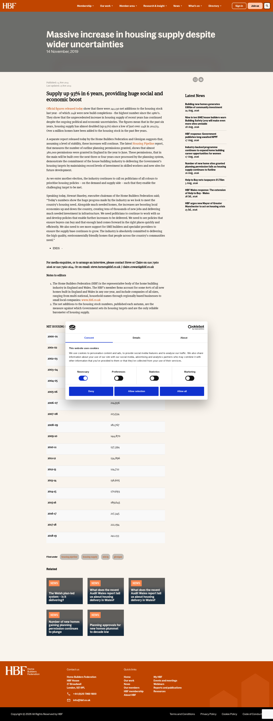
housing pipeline (69, 556)
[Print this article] (200, 79)
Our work (105, 5)
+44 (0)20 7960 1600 (85, 693)
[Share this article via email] (195, 79)
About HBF (130, 694)
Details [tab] (136, 338)
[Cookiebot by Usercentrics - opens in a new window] (190, 327)
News (176, 5)
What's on (194, 5)
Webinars (159, 684)
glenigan (118, 556)
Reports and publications (168, 687)
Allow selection (136, 391)
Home (127, 676)
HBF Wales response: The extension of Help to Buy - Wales (205, 191)
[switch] (118, 378)
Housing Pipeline (143, 143)
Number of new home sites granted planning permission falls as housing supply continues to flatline (205, 166)
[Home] (22, 674)
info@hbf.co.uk (81, 700)
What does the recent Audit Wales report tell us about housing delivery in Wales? (105, 595)
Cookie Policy (229, 714)
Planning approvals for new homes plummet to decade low (105, 628)
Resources (160, 691)
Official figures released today (64, 108)
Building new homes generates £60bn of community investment (203, 105)
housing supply (90, 556)
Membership (84, 5)
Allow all (182, 391)
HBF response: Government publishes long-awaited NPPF (201, 135)
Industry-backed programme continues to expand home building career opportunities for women (204, 150)
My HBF (158, 676)
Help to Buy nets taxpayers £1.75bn (204, 179)
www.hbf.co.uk (91, 300)
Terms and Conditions (182, 714)
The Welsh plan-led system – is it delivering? (61, 596)
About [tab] (183, 338)
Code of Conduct (252, 714)
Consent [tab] (89, 338)
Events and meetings (165, 680)
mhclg (106, 556)
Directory (214, 5)
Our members (132, 687)
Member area (127, 5)
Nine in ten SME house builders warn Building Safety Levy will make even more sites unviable (205, 120)
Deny (91, 391)
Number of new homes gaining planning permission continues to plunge (64, 627)
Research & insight (154, 5)
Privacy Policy (208, 714)
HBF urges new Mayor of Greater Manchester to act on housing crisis (205, 205)
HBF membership (133, 691)
